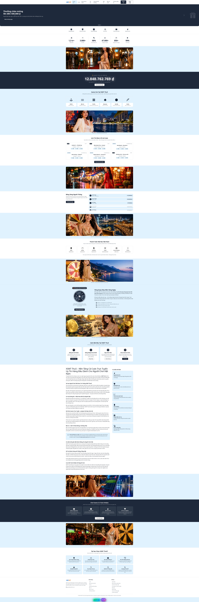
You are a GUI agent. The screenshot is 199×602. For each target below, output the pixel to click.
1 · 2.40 (118, 148)
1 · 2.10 (95, 148)
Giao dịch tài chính (83, 2)
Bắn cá (104, 2)
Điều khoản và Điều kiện (116, 583)
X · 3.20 (77, 148)
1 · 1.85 (72, 148)
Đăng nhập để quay (80, 309)
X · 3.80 (99, 157)
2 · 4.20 (103, 157)
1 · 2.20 (118, 157)
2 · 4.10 (81, 148)
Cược (79, 2)
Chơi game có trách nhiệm (116, 586)
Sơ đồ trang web (115, 592)
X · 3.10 (122, 157)
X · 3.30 (122, 148)
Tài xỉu (90, 2)
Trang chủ (74, 2)
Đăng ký (123, 2)
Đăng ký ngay (73, 358)
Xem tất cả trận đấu (99, 162)
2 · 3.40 (126, 157)
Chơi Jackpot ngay (99, 84)
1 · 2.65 (72, 157)
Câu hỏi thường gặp (115, 590)
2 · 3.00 (103, 148)
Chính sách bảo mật (83, 437)
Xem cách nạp (108, 358)
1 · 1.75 (95, 157)
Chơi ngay (71, 101)
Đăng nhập (130, 2)
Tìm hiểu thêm (99, 518)
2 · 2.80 (126, 148)
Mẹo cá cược (108, 2)
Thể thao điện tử (116, 2)
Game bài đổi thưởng (96, 2)
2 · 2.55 (81, 157)
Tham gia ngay (70, 202)
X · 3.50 (99, 148)
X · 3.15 (77, 157)
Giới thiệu (113, 581)
